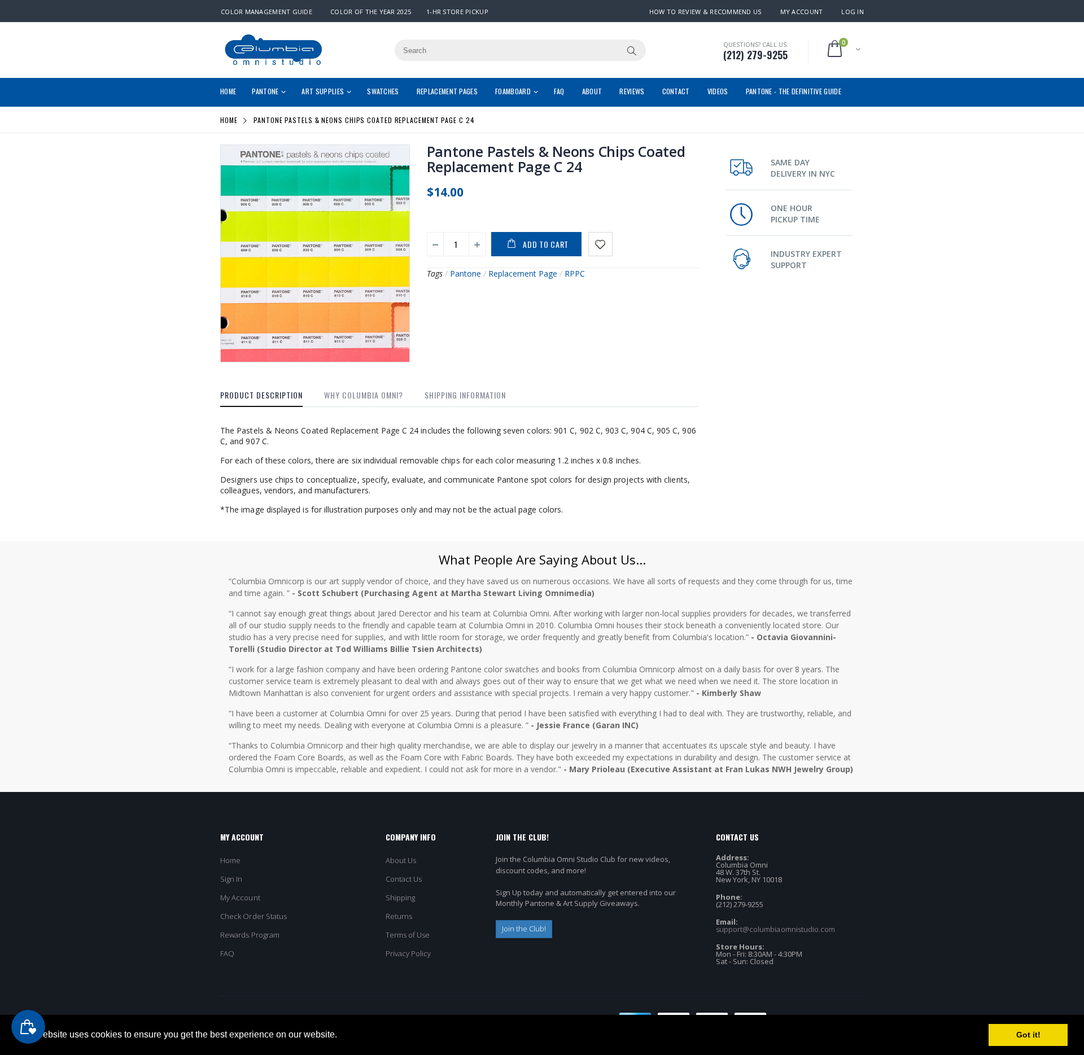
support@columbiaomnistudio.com (776, 929)
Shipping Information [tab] (465, 395)
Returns (399, 916)
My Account (801, 11)
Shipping (401, 897)
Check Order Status (253, 916)
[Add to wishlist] (600, 244)
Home (229, 120)
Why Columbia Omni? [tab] (363, 395)
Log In (852, 11)
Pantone (465, 273)
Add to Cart (546, 244)
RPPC (575, 273)
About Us (401, 860)
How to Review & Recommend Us (705, 11)
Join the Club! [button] (524, 928)
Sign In (231, 879)
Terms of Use (408, 935)
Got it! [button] (1028, 1034)
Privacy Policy (408, 953)
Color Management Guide (266, 11)
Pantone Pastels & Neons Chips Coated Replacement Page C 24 (556, 159)
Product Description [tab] (261, 395)
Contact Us (404, 879)
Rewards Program (249, 935)
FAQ (227, 953)
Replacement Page (522, 273)
